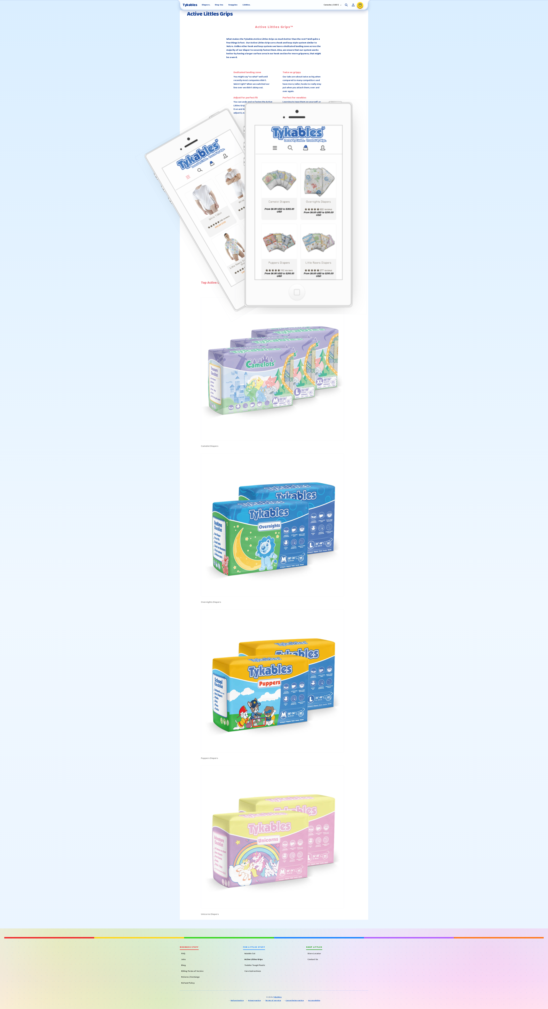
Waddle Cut (249, 953)
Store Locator (314, 953)
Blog (183, 965)
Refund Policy (188, 982)
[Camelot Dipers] (272, 440)
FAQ (183, 953)
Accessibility (314, 1000)
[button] (206, 4)
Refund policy (237, 1000)
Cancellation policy (295, 1000)
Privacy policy (254, 1000)
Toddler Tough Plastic (254, 965)
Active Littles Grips (253, 959)
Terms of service (273, 1000)
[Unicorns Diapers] (272, 908)
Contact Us (313, 959)
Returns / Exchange (190, 977)
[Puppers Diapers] (272, 752)
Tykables (277, 997)
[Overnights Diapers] (272, 596)
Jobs (183, 959)
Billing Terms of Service (192, 971)
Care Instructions (252, 971)
